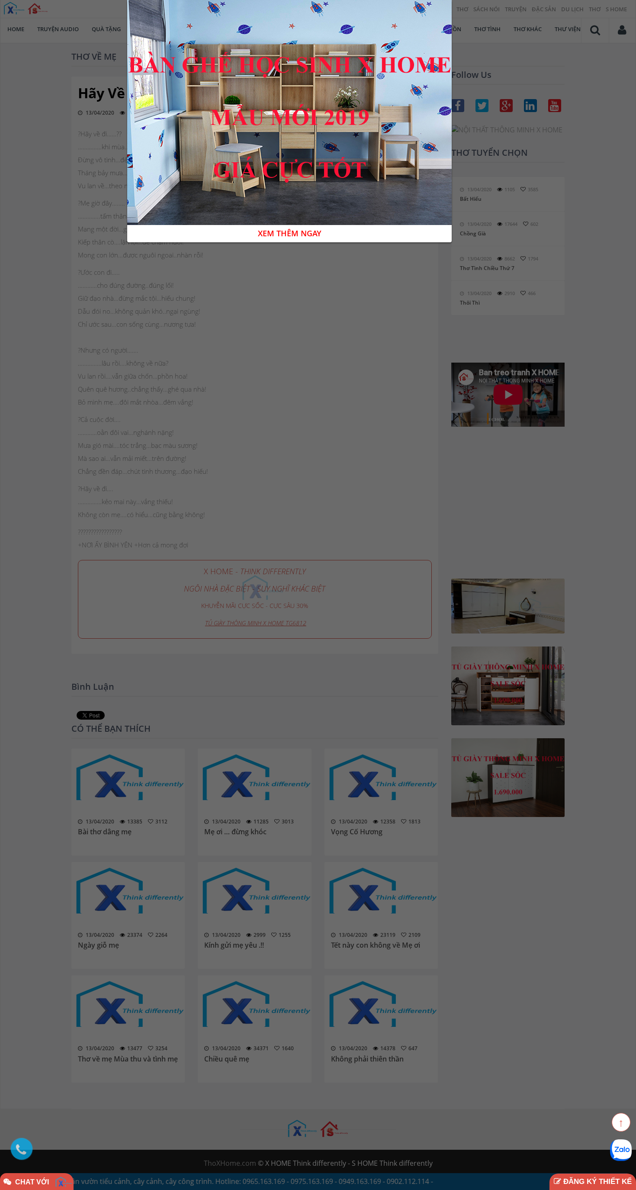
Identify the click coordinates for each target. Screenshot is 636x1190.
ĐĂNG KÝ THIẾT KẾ (596, 1181)
